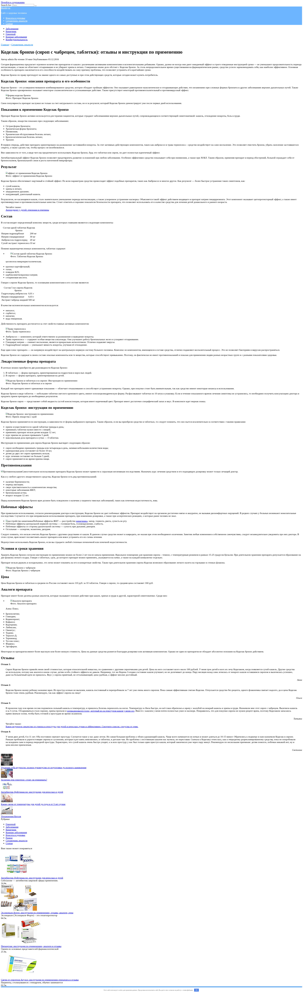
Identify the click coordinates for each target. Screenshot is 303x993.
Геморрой (11, 34)
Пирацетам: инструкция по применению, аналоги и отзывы (31, 946)
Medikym (5, 8)
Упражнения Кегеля (11, 816)
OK (196, 990)
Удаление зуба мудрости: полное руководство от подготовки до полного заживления (43, 767)
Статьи (9, 23)
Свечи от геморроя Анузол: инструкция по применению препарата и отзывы (40, 979)
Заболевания (12, 28)
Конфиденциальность (17, 39)
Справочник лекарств (16, 20)
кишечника (81, 521)
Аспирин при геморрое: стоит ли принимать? (24, 779)
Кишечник (11, 31)
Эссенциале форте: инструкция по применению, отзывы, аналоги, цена (37, 912)
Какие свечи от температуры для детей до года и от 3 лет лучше (33, 804)
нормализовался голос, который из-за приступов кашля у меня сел (100, 711)
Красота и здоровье (15, 18)
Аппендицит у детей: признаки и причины (27, 210)
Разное (9, 837)
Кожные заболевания (16, 36)
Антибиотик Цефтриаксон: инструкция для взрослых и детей (32, 792)
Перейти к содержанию (13, 2)
